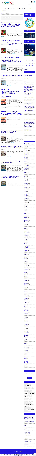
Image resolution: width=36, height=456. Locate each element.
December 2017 (26, 280)
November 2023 (26, 184)
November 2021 (26, 217)
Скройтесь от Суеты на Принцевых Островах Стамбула (12, 161)
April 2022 (25, 210)
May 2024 (25, 176)
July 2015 (25, 317)
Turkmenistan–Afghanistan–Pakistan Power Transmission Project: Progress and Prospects (29, 101)
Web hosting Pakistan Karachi (26, 454)
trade (31, 391)
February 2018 (26, 277)
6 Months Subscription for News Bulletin (29, 421)
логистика (26, 409)
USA (31, 395)
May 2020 (25, 242)
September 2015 (26, 314)
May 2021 (25, 225)
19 (32, 63)
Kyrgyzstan (32, 388)
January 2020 (26, 247)
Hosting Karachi (20, 454)
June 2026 (25, 146)
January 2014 (26, 332)
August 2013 (25, 336)
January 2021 (26, 231)
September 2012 (26, 351)
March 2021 (25, 228)
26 (32, 65)
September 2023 (26, 187)
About (25, 424)
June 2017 (25, 288)
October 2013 (26, 335)
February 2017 (26, 294)
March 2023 (25, 195)
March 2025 (25, 162)
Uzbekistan (26, 396)
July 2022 (25, 206)
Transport (26, 393)
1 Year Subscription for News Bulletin (28, 417)
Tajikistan (28, 391)
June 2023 (25, 191)
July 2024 (25, 173)
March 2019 (25, 261)
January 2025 (26, 165)
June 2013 (25, 339)
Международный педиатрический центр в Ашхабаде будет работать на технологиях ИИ (29, 104)
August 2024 (25, 172)
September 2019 (26, 253)
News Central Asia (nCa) (7, 3)
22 (26, 65)
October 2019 (26, 251)
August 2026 (25, 143)
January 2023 (26, 198)
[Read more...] (2, 36)
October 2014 (26, 325)
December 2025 (26, 150)
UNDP (29, 395)
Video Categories (26, 444)
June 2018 (25, 272)
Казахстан (26, 399)
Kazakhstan (28, 388)
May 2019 (25, 258)
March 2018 (25, 276)
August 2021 (25, 221)
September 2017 (26, 284)
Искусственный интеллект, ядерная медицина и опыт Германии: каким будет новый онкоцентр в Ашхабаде (29, 84)
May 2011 (25, 368)
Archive (25, 425)
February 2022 (26, 213)
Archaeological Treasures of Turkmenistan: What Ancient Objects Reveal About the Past (29, 81)
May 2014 (25, 331)
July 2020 (25, 239)
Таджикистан (29, 402)
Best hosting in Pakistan (19, 455)
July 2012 (25, 354)
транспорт (32, 409)
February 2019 (26, 262)
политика (29, 409)
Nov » (27, 69)
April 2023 (25, 194)
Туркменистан (28, 404)
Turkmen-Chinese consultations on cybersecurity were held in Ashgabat (12, 147)
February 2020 (26, 246)
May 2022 (25, 209)
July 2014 (25, 328)
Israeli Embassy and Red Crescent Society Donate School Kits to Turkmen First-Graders (29, 120)
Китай (29, 399)
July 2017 (25, 287)
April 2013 (25, 342)
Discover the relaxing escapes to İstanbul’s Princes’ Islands (10, 177)
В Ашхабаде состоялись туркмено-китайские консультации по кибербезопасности (12, 131)
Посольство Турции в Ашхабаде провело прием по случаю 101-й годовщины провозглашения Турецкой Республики (11, 24)
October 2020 (26, 235)
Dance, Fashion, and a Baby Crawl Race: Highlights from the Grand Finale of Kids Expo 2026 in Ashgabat (29, 93)
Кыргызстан (26, 401)
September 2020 (26, 236)
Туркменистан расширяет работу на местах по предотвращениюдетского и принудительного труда (29, 123)
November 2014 (26, 324)
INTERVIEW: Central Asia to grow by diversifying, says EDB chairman (11, 76)
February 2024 (26, 180)
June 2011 (25, 366)
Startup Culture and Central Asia (28, 75)
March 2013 (25, 343)
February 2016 (26, 309)
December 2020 (26, 232)
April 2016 (25, 306)
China (30, 385)
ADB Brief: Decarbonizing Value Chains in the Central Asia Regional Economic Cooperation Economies (11, 113)
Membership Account (27, 432)
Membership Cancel (27, 434)
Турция (33, 404)
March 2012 (25, 358)
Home (2, 13)
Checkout (25, 428)
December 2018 (26, 265)
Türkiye (25, 395)
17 (29, 63)
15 (26, 63)
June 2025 (25, 158)
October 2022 (26, 202)
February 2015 (26, 321)
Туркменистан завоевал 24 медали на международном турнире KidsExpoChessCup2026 (29, 113)
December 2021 (26, 216)
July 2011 (25, 365)
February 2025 (26, 164)
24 (29, 65)
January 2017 (26, 295)
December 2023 (26, 183)
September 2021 (26, 220)
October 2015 (26, 313)
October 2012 (26, 350)
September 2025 (26, 154)
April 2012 (25, 357)
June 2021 (25, 224)
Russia (25, 391)
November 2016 (26, 298)
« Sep (25, 69)
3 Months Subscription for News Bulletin (29, 418)
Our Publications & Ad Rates (27, 441)
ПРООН (32, 401)
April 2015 (25, 320)
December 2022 (26, 199)
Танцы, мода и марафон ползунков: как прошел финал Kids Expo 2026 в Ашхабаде (29, 90)
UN (27, 395)
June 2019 (25, 257)
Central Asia (27, 385)
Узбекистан (26, 406)
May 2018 (25, 273)
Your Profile (26, 438)
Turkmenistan (31, 393)
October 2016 (26, 299)
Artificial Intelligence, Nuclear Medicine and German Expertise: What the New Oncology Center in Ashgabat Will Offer (29, 87)
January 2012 (26, 361)
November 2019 (26, 250)
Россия (26, 402)
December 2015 (26, 310)
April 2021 (25, 227)
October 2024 (26, 169)
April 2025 (25, 161)
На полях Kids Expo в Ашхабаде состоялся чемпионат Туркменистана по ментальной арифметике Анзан (29, 109)
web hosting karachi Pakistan (9, 454)
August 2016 (25, 302)
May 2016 (25, 305)
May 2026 (25, 147)
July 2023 (25, 190)
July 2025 (25, 157)
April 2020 (25, 243)
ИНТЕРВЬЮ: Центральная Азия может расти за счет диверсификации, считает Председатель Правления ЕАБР (11, 59)
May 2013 (25, 340)
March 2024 (25, 179)
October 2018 (26, 268)
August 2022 (25, 205)
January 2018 (26, 279)
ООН (29, 401)
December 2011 (26, 362)
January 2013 (26, 346)
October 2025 (26, 153)
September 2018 (26, 269)
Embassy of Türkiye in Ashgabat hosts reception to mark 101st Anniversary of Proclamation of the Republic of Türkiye (11, 42)
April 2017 (25, 291)
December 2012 (26, 347)
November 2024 (26, 168)
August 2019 (25, 254)
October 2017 (26, 283)
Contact (25, 429)
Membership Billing (27, 433)
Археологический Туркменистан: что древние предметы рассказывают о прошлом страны (29, 77)
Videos (25, 445)
